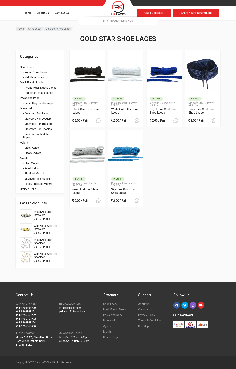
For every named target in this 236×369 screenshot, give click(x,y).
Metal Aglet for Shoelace (43, 241)
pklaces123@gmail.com (73, 311)
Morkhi (24, 158)
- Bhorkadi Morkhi (33, 173)
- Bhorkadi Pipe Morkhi (36, 178)
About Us (43, 13)
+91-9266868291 (26, 311)
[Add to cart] (98, 120)
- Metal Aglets (31, 147)
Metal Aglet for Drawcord (43, 213)
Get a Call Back (154, 13)
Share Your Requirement (196, 13)
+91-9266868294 (26, 322)
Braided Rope (28, 189)
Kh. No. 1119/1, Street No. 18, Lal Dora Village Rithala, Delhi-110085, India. (34, 341)
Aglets (24, 142)
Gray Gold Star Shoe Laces (85, 191)
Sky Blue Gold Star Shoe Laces (123, 191)
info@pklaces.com (70, 307)
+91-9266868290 (26, 307)
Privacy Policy (146, 315)
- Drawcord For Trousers (38, 123)
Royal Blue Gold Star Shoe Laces (163, 110)
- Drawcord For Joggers (37, 118)
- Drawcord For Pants (36, 113)
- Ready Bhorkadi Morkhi (37, 184)
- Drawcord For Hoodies (37, 129)
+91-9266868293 (26, 318)
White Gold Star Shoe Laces (124, 110)
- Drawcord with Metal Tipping (36, 135)
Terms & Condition (149, 320)
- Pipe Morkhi (31, 168)
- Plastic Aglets (32, 153)
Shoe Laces (35, 28)
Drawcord (26, 108)
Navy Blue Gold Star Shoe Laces (201, 110)
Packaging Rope (29, 98)
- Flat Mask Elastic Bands (38, 93)
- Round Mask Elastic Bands (39, 87)
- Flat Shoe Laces (33, 77)
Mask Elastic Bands (32, 82)
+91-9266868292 (26, 315)
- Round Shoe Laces (35, 72)
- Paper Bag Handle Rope (38, 103)
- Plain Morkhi (31, 163)
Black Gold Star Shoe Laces (85, 110)
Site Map (143, 326)
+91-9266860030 (26, 326)
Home (28, 13)
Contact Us (61, 13)
